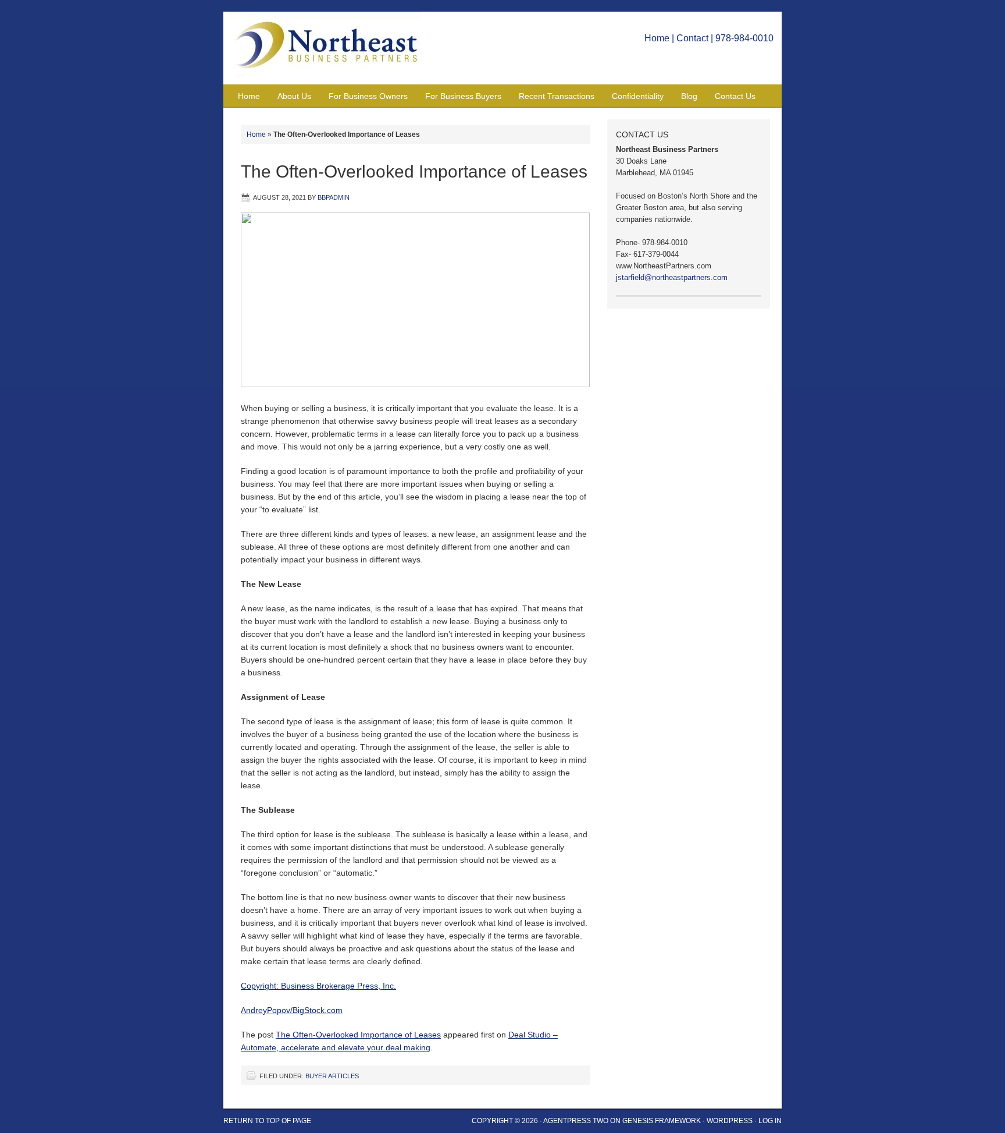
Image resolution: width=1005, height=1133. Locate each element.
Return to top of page (267, 1121)
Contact (692, 38)
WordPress (730, 1121)
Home (656, 38)
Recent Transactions (556, 96)
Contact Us (735, 96)
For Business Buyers (463, 96)
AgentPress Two (575, 1121)
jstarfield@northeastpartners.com (672, 277)
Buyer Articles (332, 1075)
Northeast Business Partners (331, 48)
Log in (770, 1121)
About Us (294, 96)
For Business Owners (368, 96)
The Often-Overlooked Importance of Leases (358, 1034)
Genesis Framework (661, 1121)
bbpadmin (334, 197)
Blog (689, 96)
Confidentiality (638, 96)
